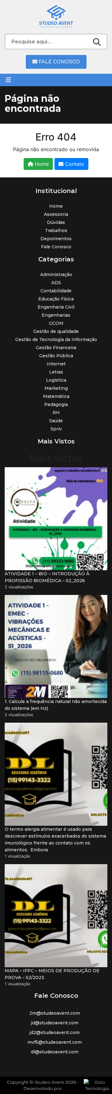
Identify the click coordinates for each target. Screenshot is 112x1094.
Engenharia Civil (56, 307)
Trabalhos (56, 230)
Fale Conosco (58, 62)
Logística (56, 380)
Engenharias (56, 315)
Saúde (56, 420)
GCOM (56, 323)
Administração (56, 274)
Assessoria (56, 214)
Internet (56, 364)
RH (56, 412)
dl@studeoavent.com (54, 1052)
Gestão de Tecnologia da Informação (56, 339)
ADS (56, 282)
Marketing (56, 388)
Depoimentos (56, 238)
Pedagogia (56, 404)
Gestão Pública (56, 356)
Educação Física (56, 299)
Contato (73, 164)
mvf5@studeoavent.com (54, 1042)
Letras (56, 372)
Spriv (56, 429)
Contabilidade (56, 291)
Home (41, 164)
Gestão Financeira (56, 347)
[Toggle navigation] (8, 80)
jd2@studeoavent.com (54, 1032)
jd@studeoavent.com (54, 1023)
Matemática (56, 396)
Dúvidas (56, 222)
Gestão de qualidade (56, 331)
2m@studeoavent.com (54, 1013)
